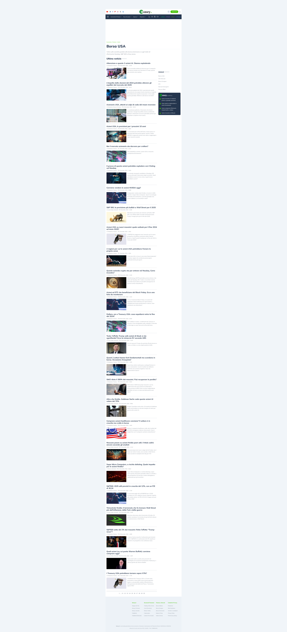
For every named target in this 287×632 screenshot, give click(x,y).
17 (137, 593)
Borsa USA (161, 76)
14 (129, 593)
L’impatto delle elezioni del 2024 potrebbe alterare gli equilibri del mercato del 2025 (129, 84)
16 (134, 593)
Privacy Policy (171, 613)
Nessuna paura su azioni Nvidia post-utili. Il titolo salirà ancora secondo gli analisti (130, 444)
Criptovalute (147, 613)
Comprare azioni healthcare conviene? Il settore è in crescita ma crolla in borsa (128, 422)
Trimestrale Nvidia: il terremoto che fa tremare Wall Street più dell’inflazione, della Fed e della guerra (131, 509)
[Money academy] (152, 17)
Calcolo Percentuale (149, 615)
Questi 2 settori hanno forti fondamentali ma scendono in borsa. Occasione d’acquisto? (131, 359)
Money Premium (136, 608)
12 (125, 593)
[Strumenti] (155, 17)
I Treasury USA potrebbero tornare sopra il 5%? (127, 573)
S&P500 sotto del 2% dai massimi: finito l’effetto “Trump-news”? (131, 531)
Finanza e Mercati (160, 602)
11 (122, 593)
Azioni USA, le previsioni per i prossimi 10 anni (126, 126)
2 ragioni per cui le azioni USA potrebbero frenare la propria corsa (129, 250)
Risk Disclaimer (171, 608)
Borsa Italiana (159, 605)
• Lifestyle (178, 16)
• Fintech (168, 16)
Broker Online (147, 610)
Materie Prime (159, 613)
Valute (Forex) (159, 615)
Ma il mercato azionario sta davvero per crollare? (127, 146)
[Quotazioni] (149, 17)
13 (127, 593)
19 (141, 593)
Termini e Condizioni (173, 610)
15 (132, 593)
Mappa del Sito (135, 605)
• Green (173, 16)
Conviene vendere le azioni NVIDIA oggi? (124, 188)
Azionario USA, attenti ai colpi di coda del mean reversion (131, 105)
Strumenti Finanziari (149, 602)
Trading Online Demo (149, 605)
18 (139, 593)
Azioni (118, 42)
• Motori (163, 16)
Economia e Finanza (111, 42)
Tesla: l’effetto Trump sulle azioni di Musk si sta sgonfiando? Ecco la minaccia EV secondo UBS (126, 337)
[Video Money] (157, 17)
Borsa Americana (160, 610)
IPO (159, 84)
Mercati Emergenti (163, 86)
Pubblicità (134, 613)
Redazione (170, 605)
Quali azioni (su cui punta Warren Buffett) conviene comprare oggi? (128, 552)
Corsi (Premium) (148, 608)
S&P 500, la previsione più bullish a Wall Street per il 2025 (131, 207)
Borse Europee (162, 81)
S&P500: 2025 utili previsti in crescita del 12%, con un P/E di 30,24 (131, 487)
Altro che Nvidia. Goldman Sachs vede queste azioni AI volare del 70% (130, 400)
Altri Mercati (161, 78)
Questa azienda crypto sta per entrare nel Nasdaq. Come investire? (131, 272)
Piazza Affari (162, 89)
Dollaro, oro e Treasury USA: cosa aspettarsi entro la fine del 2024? (131, 315)
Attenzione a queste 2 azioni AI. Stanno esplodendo (128, 63)
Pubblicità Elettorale (137, 615)
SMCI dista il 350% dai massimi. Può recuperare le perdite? (132, 379)
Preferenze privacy (172, 615)
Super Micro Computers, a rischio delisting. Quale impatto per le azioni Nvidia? (131, 465)
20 (144, 593)
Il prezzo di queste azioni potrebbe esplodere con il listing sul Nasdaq (131, 167)
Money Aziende (135, 610)
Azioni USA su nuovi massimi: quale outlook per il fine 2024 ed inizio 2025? (132, 228)
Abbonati (174, 11)
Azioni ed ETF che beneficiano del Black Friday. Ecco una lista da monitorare (131, 293)
